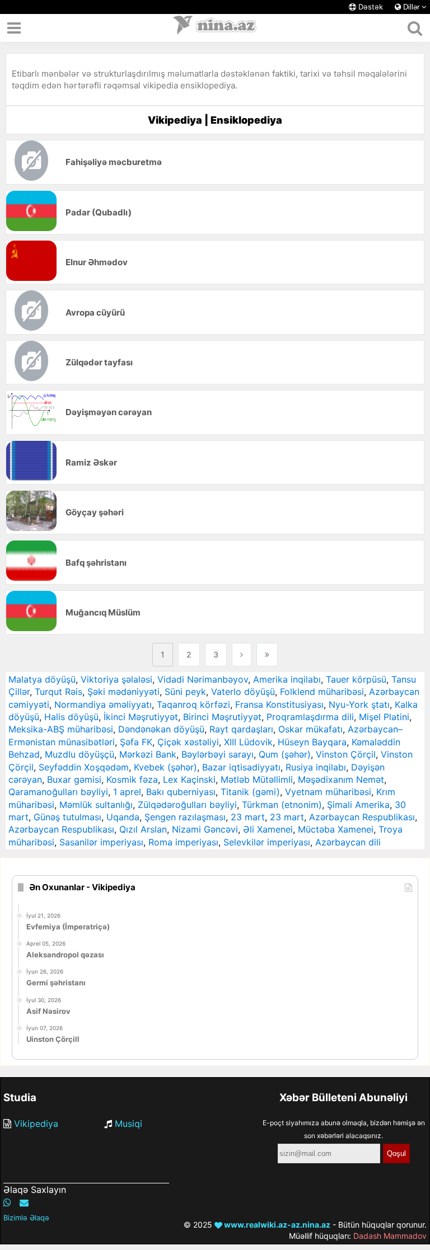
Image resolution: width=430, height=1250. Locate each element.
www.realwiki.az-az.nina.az (276, 1224)
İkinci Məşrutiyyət (141, 716)
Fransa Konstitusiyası (279, 704)
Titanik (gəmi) (250, 791)
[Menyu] (14, 28)
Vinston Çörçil (346, 754)
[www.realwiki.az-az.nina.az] (215, 28)
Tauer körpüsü (356, 679)
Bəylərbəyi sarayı (217, 754)
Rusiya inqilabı (316, 767)
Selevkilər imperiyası (266, 842)
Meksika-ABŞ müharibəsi (60, 729)
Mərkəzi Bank (147, 754)
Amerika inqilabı (287, 679)
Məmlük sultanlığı (96, 804)
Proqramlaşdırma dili (310, 716)
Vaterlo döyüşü (243, 691)
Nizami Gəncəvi (205, 829)
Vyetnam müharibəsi (328, 791)
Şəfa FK (136, 742)
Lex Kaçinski (189, 779)
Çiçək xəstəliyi (188, 742)
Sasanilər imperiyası (101, 842)
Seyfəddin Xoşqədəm (84, 767)
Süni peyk (185, 691)
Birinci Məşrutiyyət (222, 716)
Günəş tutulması (67, 817)
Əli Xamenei (268, 829)
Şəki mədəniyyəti (123, 691)
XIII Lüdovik (248, 742)
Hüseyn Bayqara (312, 742)
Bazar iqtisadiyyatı (241, 767)
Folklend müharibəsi (322, 691)
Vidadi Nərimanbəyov (202, 679)
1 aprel (127, 791)
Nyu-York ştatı (359, 704)
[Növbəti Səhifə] (241, 654)
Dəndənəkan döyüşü (161, 729)
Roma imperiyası (183, 842)
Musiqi (128, 1123)
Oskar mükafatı (310, 729)
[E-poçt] (24, 1202)
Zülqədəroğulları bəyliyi (187, 804)
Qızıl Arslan (143, 829)
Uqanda (122, 817)
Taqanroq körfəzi (193, 704)
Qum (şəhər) (285, 754)
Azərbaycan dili (348, 842)
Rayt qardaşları (241, 729)
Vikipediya (36, 1123)
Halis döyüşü (71, 716)
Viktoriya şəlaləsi (116, 679)
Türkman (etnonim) (282, 804)
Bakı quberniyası (181, 791)
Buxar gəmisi (74, 779)
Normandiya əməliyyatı (103, 704)
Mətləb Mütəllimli (257, 779)
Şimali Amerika (358, 804)
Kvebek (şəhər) (165, 767)
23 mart (248, 817)
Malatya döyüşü (42, 679)
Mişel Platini (384, 716)
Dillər (411, 7)
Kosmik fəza (132, 779)
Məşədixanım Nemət (341, 779)
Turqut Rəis (58, 691)
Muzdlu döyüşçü (79, 754)
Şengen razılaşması (185, 817)
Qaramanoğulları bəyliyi (58, 791)
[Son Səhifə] (267, 654)
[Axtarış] (414, 28)
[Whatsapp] (7, 1202)
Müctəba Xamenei (335, 829)
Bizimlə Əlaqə (26, 1217)
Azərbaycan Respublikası (362, 817)
